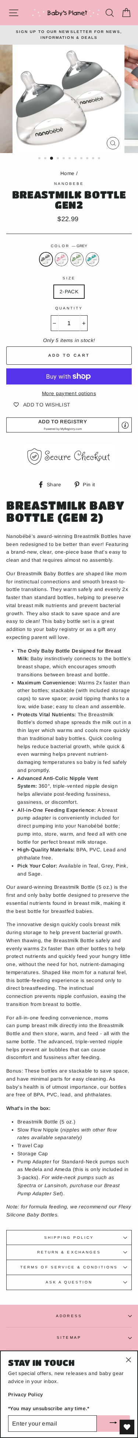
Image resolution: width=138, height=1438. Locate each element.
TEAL (92, 259)
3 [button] (52, 158)
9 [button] (88, 159)
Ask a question (69, 1282)
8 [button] (82, 159)
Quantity (69, 308)
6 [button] (70, 159)
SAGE (77, 259)
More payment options (69, 393)
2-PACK (69, 291)
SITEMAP (69, 1337)
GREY (46, 259)
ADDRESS (69, 1316)
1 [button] (40, 159)
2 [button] (46, 159)
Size (69, 278)
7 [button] (76, 159)
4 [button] (58, 159)
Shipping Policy (69, 1238)
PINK (61, 259)
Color (69, 246)
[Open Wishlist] (127, 1427)
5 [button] (64, 159)
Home (67, 173)
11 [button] (100, 159)
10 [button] (94, 159)
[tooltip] (125, 425)
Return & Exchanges (69, 1252)
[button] (69, 424)
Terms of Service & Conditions (69, 1267)
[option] (69, 35)
